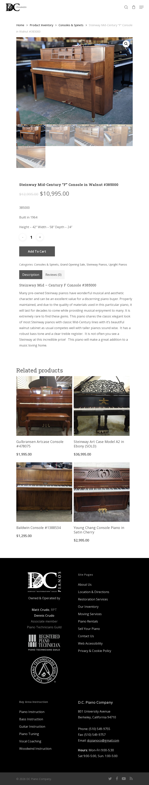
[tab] (30, 274)
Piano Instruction (31, 712)
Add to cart (37, 251)
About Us (85, 584)
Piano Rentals (88, 621)
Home (20, 25)
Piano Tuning (29, 734)
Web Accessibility (90, 643)
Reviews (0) (53, 275)
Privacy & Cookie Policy (94, 651)
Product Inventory (41, 25)
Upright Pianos (118, 264)
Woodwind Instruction (35, 748)
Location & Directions (93, 592)
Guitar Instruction (32, 726)
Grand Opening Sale (72, 264)
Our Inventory (88, 606)
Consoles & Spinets (71, 25)
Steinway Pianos (97, 264)
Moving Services (90, 614)
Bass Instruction (31, 719)
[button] (126, 43)
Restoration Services (93, 599)
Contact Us (86, 636)
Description (30, 275)
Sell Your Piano (89, 629)
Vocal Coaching (30, 741)
